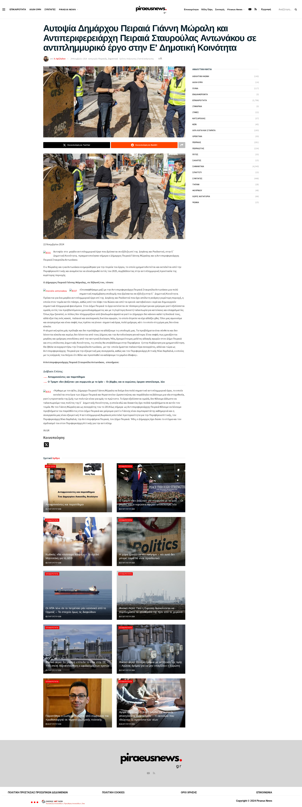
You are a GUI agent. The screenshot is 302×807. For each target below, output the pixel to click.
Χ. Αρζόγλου (59, 58)
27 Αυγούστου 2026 (54, 509)
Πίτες (195, 154)
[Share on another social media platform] (181, 145)
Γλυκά (195, 88)
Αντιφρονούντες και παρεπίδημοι (66, 377)
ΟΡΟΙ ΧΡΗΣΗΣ (189, 792)
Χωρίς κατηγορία (201, 196)
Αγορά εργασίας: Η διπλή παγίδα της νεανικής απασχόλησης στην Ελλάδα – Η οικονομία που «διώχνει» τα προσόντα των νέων (146, 715)
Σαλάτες (196, 160)
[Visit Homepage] (151, 9)
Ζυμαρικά (197, 106)
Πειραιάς (102, 58)
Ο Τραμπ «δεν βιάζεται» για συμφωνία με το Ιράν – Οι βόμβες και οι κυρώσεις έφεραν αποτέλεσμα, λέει (106, 381)
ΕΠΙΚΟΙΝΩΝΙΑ (264, 792)
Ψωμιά (195, 202)
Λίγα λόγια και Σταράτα (203, 130)
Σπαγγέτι (197, 172)
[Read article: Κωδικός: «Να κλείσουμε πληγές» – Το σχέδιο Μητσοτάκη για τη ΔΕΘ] (77, 541)
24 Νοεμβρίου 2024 (78, 58)
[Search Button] (296, 9)
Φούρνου (197, 190)
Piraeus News (67, 9)
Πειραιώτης (198, 148)
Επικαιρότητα (18, 9)
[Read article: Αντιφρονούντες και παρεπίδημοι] (77, 487)
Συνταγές (50, 9)
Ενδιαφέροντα (200, 94)
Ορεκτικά (197, 136)
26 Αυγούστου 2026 (54, 724)
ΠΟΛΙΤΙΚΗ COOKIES (113, 792)
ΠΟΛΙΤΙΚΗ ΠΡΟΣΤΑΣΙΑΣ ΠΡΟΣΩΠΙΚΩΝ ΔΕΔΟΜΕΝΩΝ (38, 792)
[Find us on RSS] (255, 9)
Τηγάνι (195, 184)
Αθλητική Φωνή (200, 76)
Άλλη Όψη (35, 9)
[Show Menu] (3, 9)
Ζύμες (195, 112)
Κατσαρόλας (199, 118)
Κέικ (194, 124)
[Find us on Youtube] (250, 9)
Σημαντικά (113, 58)
